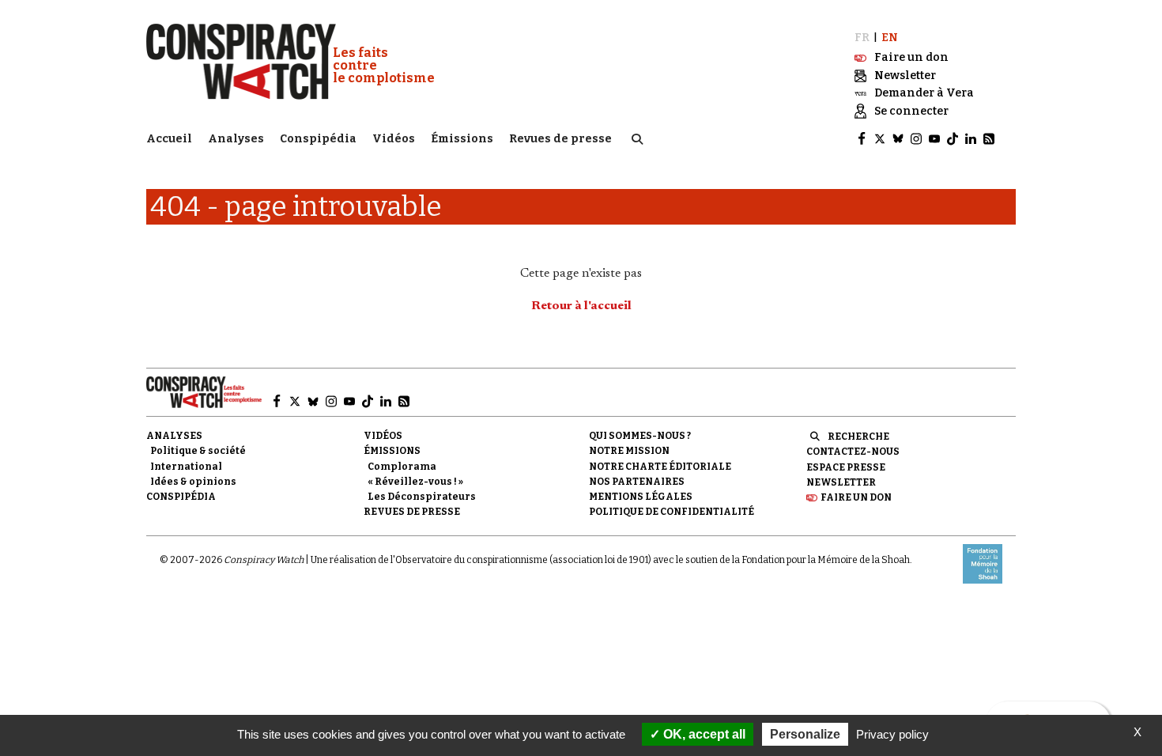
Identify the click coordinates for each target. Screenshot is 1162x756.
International (186, 466)
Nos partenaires (637, 481)
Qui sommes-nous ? (640, 435)
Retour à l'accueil (581, 306)
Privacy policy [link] (892, 734)
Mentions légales (640, 496)
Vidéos (393, 139)
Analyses (236, 139)
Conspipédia (318, 139)
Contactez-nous (853, 451)
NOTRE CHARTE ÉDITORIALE (660, 466)
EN (889, 37)
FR (862, 37)
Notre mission (629, 450)
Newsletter (841, 482)
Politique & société (198, 450)
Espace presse (845, 467)
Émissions (462, 139)
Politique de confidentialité (671, 511)
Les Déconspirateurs (422, 496)
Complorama (402, 466)
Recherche (858, 436)
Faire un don (856, 497)
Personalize (805, 734)
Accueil (169, 139)
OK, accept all (702, 734)
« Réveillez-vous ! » (415, 481)
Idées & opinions (193, 481)
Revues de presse (560, 139)
